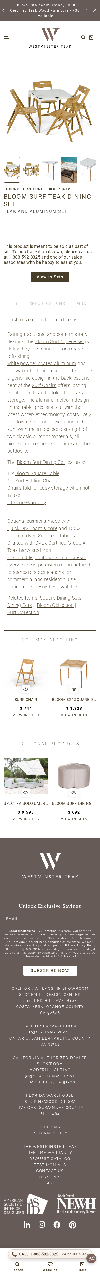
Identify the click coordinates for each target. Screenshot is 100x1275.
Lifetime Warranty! (50, 1152)
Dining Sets (19, 605)
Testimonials (50, 1165)
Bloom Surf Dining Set (41, 462)
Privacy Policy (73, 956)
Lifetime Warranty (26, 502)
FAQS (50, 1183)
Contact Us (50, 1171)
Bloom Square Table (37, 473)
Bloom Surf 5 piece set (59, 341)
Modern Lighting (50, 1070)
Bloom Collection (55, 605)
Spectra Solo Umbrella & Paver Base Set (26, 803)
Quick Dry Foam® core (32, 528)
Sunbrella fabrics (56, 536)
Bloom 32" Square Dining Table (74, 699)
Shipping (50, 1127)
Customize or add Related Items (42, 320)
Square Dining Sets (60, 598)
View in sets (26, 715)
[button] (3, 10)
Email (12, 919)
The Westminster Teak (50, 1146)
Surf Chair (26, 699)
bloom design (74, 400)
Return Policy (50, 1133)
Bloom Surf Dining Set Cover (74, 803)
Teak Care (50, 1177)
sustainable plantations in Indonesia (46, 557)
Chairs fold (19, 488)
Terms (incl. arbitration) (42, 956)
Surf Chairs (44, 385)
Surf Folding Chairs (36, 481)
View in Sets (50, 277)
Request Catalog (50, 1159)
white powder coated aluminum (41, 363)
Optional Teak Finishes (32, 587)
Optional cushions (26, 521)
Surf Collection (23, 612)
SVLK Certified (51, 543)
